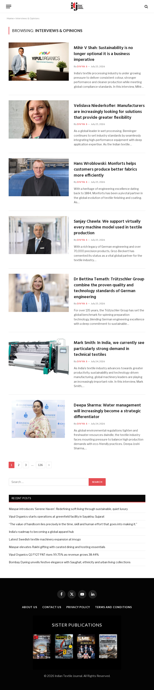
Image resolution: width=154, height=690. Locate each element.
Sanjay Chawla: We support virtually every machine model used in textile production (108, 227)
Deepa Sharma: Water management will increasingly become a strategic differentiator (107, 411)
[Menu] (8, 6)
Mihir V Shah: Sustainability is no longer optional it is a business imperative (103, 54)
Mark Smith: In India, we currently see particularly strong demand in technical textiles (109, 349)
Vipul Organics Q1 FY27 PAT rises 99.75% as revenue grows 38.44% (54, 554)
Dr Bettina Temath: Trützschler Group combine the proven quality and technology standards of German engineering (109, 288)
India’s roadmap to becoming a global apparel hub (41, 531)
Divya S (82, 66)
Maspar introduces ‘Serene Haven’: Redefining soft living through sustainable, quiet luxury (68, 509)
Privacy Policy (78, 607)
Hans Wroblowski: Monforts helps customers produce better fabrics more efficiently (105, 169)
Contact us (51, 607)
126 (40, 465)
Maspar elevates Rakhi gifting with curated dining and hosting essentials (57, 547)
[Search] (146, 6)
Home (10, 18)
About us (29, 607)
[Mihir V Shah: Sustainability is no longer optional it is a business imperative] (39, 61)
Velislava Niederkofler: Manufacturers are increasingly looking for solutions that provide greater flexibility (109, 112)
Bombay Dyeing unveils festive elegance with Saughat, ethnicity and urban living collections (70, 562)
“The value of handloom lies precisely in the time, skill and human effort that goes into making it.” (73, 524)
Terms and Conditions (113, 607)
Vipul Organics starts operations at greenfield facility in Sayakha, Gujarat (56, 516)
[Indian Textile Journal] (77, 6)
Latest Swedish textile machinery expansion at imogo (45, 539)
